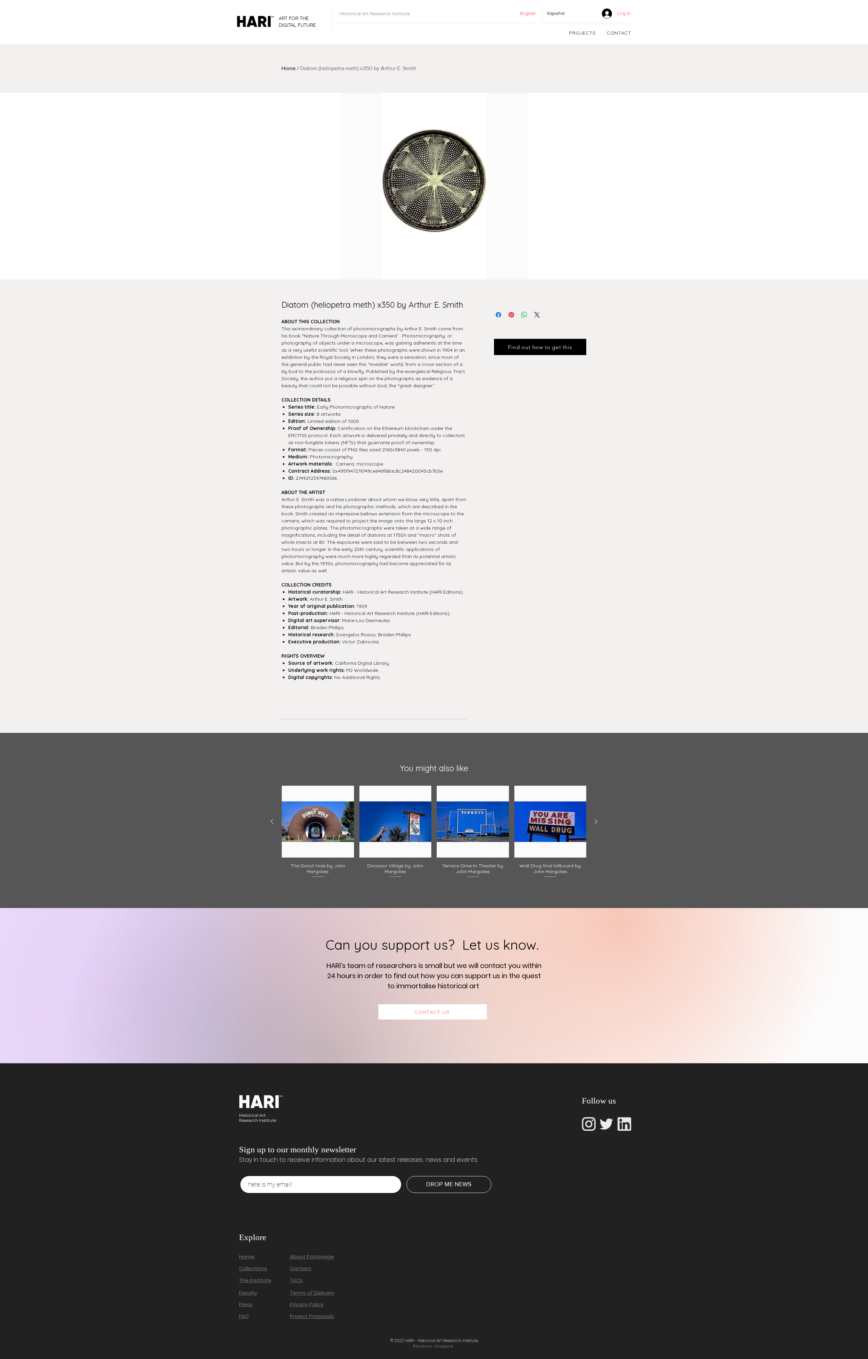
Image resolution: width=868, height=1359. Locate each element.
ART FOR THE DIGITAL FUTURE (297, 21)
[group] (434, 832)
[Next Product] (596, 821)
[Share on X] (537, 315)
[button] (582, 32)
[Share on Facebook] (498, 315)
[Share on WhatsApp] (524, 315)
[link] (586, 13)
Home (288, 68)
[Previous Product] (272, 821)
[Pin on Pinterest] (511, 315)
